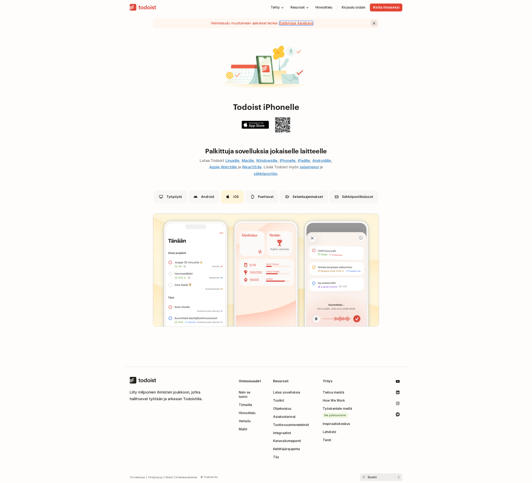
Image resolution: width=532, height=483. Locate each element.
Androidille (321, 160)
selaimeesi (309, 167)
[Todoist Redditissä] (397, 415)
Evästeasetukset (186, 477)
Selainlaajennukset (308, 197)
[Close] (374, 23)
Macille (248, 160)
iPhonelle (288, 160)
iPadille (304, 160)
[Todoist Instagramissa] (397, 404)
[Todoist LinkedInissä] (397, 393)
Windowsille (266, 160)
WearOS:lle (252, 167)
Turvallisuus (137, 477)
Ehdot (169, 477)
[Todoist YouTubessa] (397, 382)
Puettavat (265, 197)
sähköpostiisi (265, 173)
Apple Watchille (223, 167)
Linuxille (232, 160)
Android (207, 197)
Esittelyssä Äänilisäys (296, 23)
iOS (236, 197)
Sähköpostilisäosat (357, 197)
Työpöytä (174, 197)
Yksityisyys (155, 477)
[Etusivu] (143, 7)
